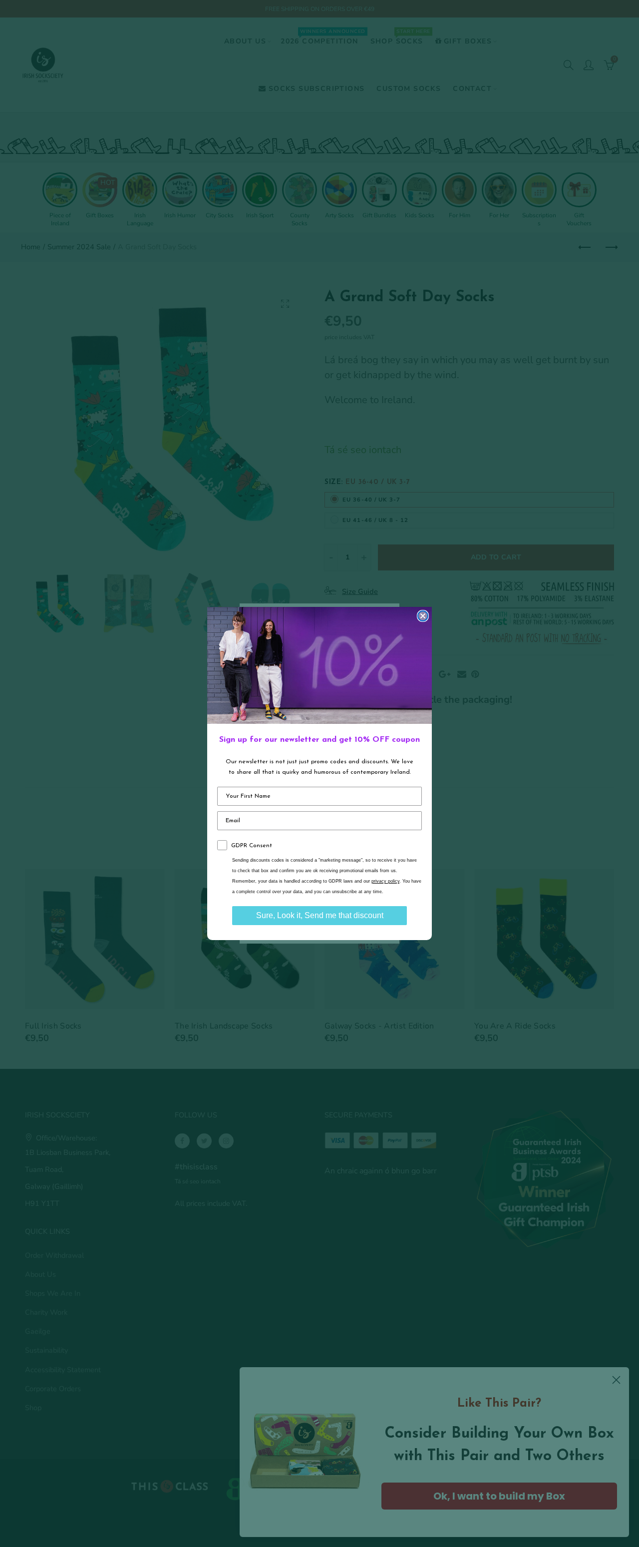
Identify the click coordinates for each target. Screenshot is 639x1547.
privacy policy (385, 881)
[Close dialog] (423, 616)
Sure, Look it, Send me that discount (319, 915)
